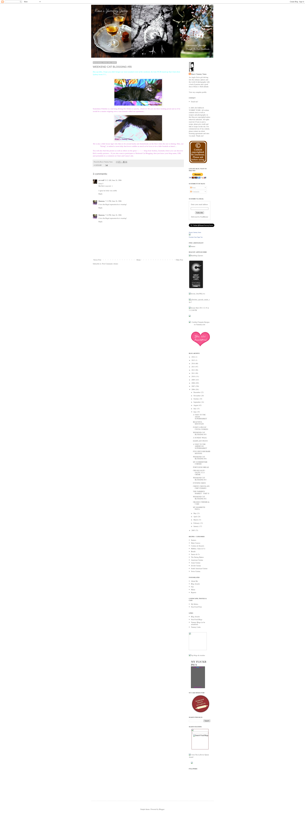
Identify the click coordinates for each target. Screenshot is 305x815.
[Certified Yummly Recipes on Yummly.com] (199, 324)
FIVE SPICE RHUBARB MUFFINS (201, 452)
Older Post (179, 260)
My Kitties (194, 604)
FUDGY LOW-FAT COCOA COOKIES (200, 428)
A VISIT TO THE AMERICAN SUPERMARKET (200, 446)
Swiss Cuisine (195, 571)
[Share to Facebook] (124, 162)
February (196, 523)
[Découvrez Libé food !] (190, 316)
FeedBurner (204, 217)
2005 (193, 530)
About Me (194, 581)
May (195, 513)
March (195, 520)
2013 (193, 367)
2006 (193, 389)
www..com (197, 667)
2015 (193, 360)
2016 (193, 357)
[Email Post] (106, 165)
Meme (193, 589)
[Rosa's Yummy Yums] (190, 235)
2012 (193, 370)
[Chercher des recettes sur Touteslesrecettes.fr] (197, 655)
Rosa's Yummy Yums (198, 74)
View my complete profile (197, 92)
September (197, 402)
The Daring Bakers (197, 557)
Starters (193, 540)
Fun (192, 587)
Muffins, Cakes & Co (198, 548)
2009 (193, 380)
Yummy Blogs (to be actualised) (198, 623)
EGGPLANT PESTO (200, 441)
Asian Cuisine (195, 563)
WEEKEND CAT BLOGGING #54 (199, 458)
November (197, 395)
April (195, 516)
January (196, 526)
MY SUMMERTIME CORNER (200, 463)
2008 (193, 383)
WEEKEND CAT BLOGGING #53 (199, 479)
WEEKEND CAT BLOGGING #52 (199, 497)
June (195, 412)
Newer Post (97, 260)
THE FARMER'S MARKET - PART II (201, 492)
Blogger (161, 809)
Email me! (194, 101)
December (197, 392)
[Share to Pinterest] (126, 162)
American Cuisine (197, 560)
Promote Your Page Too (196, 237)
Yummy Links (196, 627)
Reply (100, 194)
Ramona (102, 201)
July (195, 408)
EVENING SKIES (199, 483)
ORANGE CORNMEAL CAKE (201, 503)
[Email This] (117, 162)
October (196, 399)
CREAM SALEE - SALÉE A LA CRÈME (199, 472)
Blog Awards (195, 584)
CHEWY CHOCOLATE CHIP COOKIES (201, 487)
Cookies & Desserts (197, 546)
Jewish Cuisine (196, 565)
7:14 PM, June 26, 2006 (113, 215)
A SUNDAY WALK (200, 438)
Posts (194, 187)
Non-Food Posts (196, 607)
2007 (193, 386)
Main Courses (195, 543)
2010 (193, 376)
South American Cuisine (199, 568)
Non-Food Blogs (196, 619)
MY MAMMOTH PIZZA (199, 508)
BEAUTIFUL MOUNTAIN (198, 423)
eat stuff (101, 180)
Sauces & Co (195, 554)
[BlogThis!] (119, 162)
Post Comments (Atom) (110, 264)
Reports (193, 592)
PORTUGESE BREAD (201, 467)
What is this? (198, 687)
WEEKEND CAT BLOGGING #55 (199, 433)
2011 (193, 373)
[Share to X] (121, 162)
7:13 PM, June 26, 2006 (113, 201)
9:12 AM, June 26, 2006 (113, 180)
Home (139, 260)
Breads (193, 551)
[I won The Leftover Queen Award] (199, 757)
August (196, 405)
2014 (193, 363)
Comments (195, 191)
